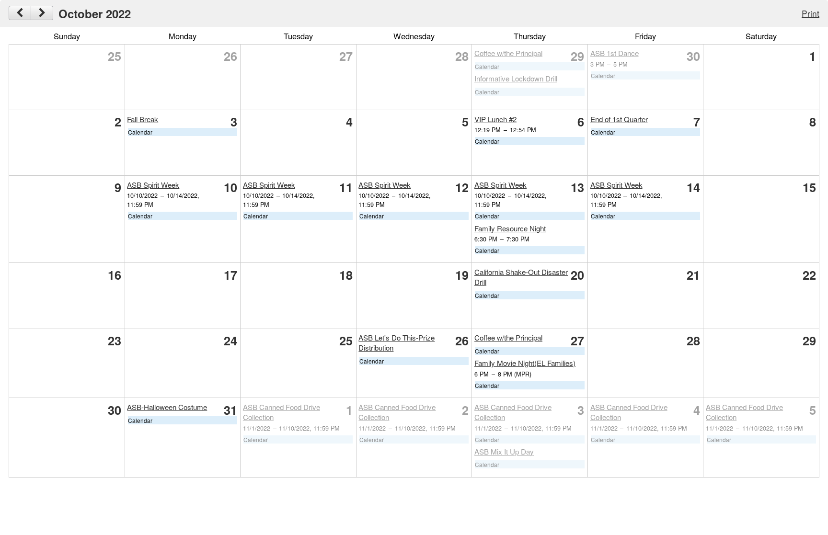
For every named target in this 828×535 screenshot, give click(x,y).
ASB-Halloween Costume (167, 407)
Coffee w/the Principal (508, 53)
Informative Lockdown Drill (515, 78)
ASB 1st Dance (614, 53)
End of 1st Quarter (619, 119)
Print (810, 13)
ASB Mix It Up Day (504, 451)
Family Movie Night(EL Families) (524, 363)
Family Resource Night (510, 228)
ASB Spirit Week (153, 185)
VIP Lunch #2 (495, 119)
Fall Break (142, 119)
